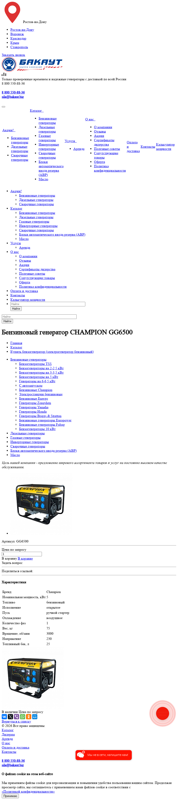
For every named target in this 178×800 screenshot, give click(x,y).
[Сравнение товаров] (4, 75)
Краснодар (18, 38)
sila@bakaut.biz (13, 97)
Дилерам (8, 734)
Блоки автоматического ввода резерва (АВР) (51, 168)
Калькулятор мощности (165, 146)
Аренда (78, 149)
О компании (103, 127)
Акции (99, 136)
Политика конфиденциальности (110, 168)
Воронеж (17, 34)
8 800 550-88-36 (13, 92)
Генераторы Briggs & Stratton (40, 416)
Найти (16, 308)
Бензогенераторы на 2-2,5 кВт (41, 368)
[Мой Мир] (34, 716)
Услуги (71, 141)
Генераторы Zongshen (35, 403)
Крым (14, 43)
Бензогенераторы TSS (35, 364)
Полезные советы (107, 149)
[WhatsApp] (22, 716)
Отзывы (100, 131)
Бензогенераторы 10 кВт (37, 429)
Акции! (8, 130)
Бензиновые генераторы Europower (45, 420)
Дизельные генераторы (19, 149)
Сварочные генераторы (19, 157)
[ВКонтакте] (4, 716)
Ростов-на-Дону (22, 30)
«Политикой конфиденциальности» (28, 791)
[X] (10, 716)
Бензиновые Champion (35, 390)
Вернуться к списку (16, 721)
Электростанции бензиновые (41, 394)
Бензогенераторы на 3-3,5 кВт (41, 372)
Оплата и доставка (24, 291)
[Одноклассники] (28, 716)
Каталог (37, 110)
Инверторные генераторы (49, 146)
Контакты (148, 147)
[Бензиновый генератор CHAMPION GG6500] (41, 533)
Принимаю (10, 796)
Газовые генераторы (47, 138)
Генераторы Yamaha (33, 407)
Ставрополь (19, 47)
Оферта (99, 162)
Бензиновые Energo (33, 398)
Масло (43, 179)
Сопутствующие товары (37, 278)
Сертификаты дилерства (104, 142)
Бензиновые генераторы (20, 140)
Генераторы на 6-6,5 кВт (37, 381)
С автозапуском (30, 385)
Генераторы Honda (33, 411)
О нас (90, 119)
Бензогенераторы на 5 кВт (38, 377)
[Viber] (16, 716)
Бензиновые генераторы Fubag (42, 424)
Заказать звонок (13, 55)
